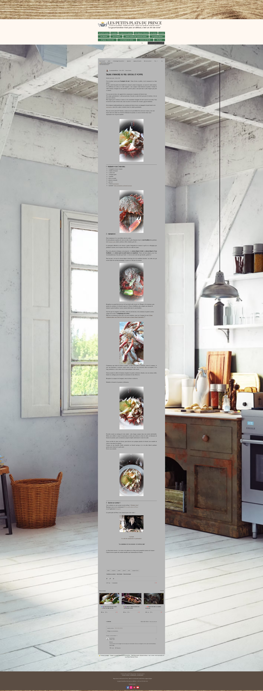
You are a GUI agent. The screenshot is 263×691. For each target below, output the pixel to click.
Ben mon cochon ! (148, 61)
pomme (119, 570)
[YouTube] (137, 687)
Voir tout (162, 590)
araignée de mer (135, 570)
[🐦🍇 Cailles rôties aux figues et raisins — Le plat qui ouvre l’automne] (109, 598)
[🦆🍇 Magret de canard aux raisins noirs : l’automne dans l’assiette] (131, 598)
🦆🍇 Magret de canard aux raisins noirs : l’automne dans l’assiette (131, 607)
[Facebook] (127, 687)
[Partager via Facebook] (106, 578)
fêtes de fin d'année (127, 574)
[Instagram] (131, 687)
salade (108, 570)
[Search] (142, 43)
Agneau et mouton (137, 61)
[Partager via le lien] (110, 578)
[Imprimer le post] (113, 578)
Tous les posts (102, 61)
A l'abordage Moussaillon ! (118, 61)
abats (109, 61)
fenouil (124, 570)
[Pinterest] (134, 687)
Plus (155, 61)
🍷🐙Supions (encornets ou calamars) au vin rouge (153, 607)
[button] (114, 33)
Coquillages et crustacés (111, 574)
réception (113, 570)
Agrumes (129, 61)
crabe (129, 570)
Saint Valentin (119, 574)
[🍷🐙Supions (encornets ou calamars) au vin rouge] (154, 598)
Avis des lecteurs (140, 675)
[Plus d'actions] (156, 639)
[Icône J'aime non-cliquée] (110, 648)
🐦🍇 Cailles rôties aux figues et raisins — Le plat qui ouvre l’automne (109, 607)
